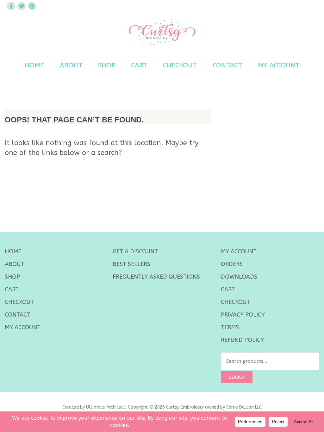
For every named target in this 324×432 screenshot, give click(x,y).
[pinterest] (32, 6)
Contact (227, 65)
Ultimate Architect (106, 407)
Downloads (239, 276)
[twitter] (21, 6)
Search (237, 377)
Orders (232, 264)
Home (34, 65)
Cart (139, 65)
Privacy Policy (243, 314)
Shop (106, 65)
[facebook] (11, 6)
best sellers (131, 264)
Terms (230, 327)
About (71, 65)
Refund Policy (242, 339)
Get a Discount (135, 251)
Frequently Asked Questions (156, 276)
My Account (278, 65)
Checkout (180, 65)
